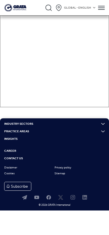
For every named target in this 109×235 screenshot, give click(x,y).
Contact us (13, 158)
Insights (11, 139)
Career (10, 151)
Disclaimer (10, 167)
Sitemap (59, 173)
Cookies (9, 173)
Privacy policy (62, 167)
